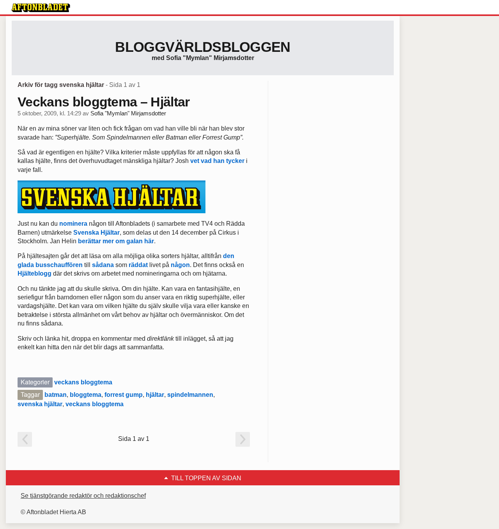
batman (55, 394)
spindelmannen (190, 394)
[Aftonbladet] (41, 8)
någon (180, 265)
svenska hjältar (40, 404)
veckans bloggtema (83, 382)
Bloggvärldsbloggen (202, 47)
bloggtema (85, 394)
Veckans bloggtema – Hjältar (104, 101)
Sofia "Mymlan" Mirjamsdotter (128, 113)
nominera (73, 223)
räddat (138, 265)
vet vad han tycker (217, 160)
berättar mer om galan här (116, 241)
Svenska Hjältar (96, 232)
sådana (103, 265)
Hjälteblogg (34, 273)
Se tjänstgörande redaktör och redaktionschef (83, 495)
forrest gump (123, 394)
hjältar (155, 394)
